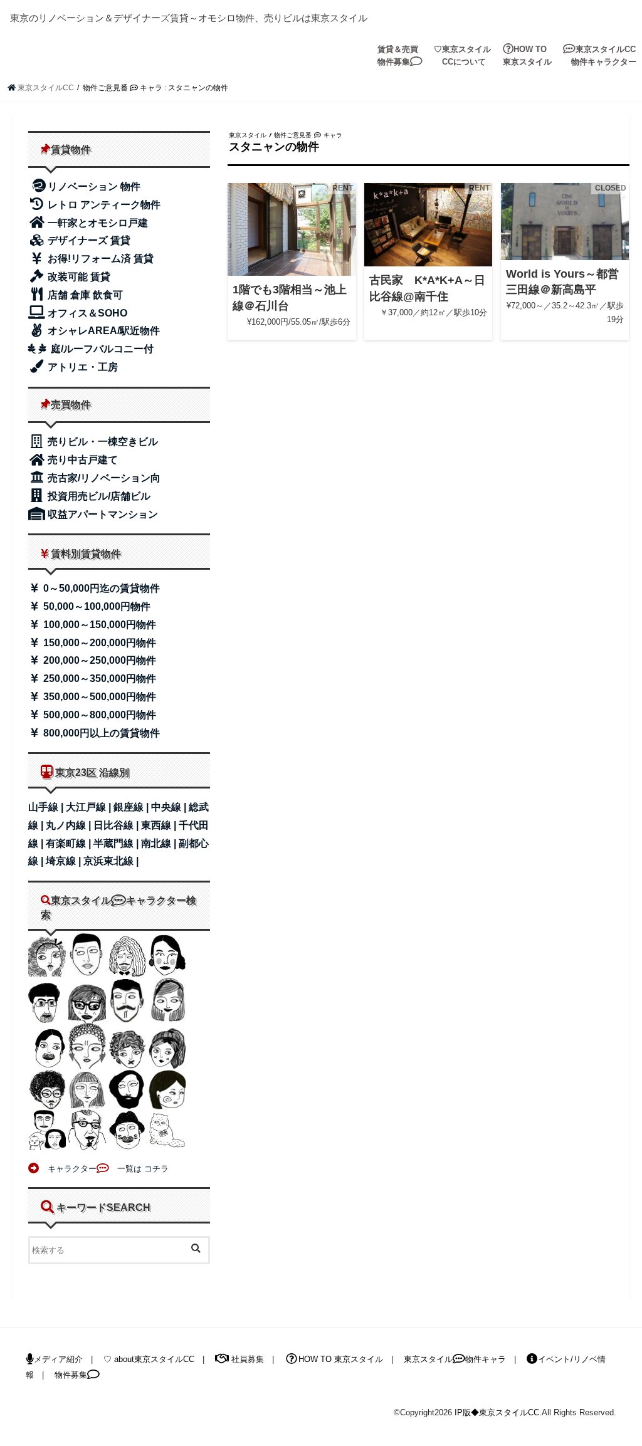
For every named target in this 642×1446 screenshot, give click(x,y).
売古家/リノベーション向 (102, 478)
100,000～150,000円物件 (98, 624)
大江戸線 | (89, 807)
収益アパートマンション (101, 514)
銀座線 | (132, 807)
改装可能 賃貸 (77, 276)
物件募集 (71, 1375)
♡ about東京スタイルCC (148, 1359)
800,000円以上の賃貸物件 (100, 733)
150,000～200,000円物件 (98, 642)
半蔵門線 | (117, 843)
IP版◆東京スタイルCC (497, 1412)
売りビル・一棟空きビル (101, 441)
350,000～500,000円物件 (98, 696)
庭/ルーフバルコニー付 (101, 348)
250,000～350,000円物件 (98, 678)
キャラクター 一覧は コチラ (104, 1168)
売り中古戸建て (81, 459)
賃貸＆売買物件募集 (397, 55)
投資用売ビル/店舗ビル (97, 496)
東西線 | (160, 825)
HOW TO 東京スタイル (527, 55)
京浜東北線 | (111, 861)
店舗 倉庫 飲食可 (84, 295)
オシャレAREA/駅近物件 (102, 330)
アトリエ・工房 (81, 367)
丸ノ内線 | (69, 825)
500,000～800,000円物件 (98, 715)
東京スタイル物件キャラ (455, 1359)
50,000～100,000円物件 (95, 606)
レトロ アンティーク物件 (102, 204)
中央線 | (170, 807)
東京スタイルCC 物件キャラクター (599, 55)
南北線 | (160, 843)
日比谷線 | (117, 825)
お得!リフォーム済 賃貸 (99, 258)
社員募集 (246, 1359)
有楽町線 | (69, 843)
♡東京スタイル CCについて (462, 55)
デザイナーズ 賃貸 (87, 240)
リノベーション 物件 (94, 186)
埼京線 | (64, 861)
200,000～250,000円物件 (98, 660)
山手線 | (47, 807)
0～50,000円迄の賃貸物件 (100, 588)
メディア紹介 (58, 1359)
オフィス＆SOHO (86, 313)
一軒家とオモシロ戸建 (96, 222)
